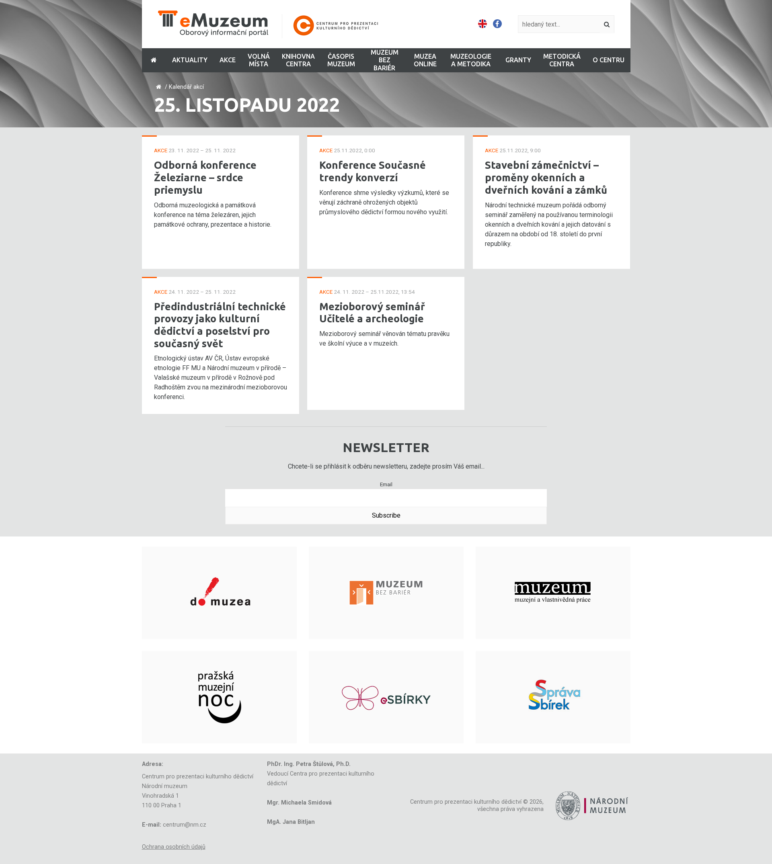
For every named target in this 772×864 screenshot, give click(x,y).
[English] (482, 24)
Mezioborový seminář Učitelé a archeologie (372, 313)
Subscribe (386, 515)
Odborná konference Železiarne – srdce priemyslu (205, 177)
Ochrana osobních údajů (173, 847)
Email (386, 484)
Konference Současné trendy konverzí (372, 171)
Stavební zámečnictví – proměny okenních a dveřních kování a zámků (546, 177)
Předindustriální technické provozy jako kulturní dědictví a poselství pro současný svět (220, 325)
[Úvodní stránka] (273, 24)
